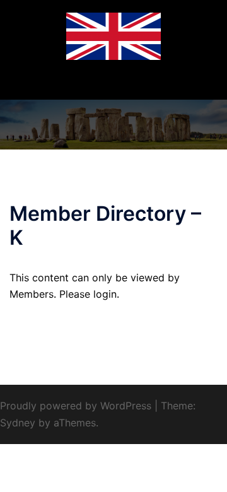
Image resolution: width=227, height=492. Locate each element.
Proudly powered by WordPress (75, 405)
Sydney (17, 422)
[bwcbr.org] (113, 35)
